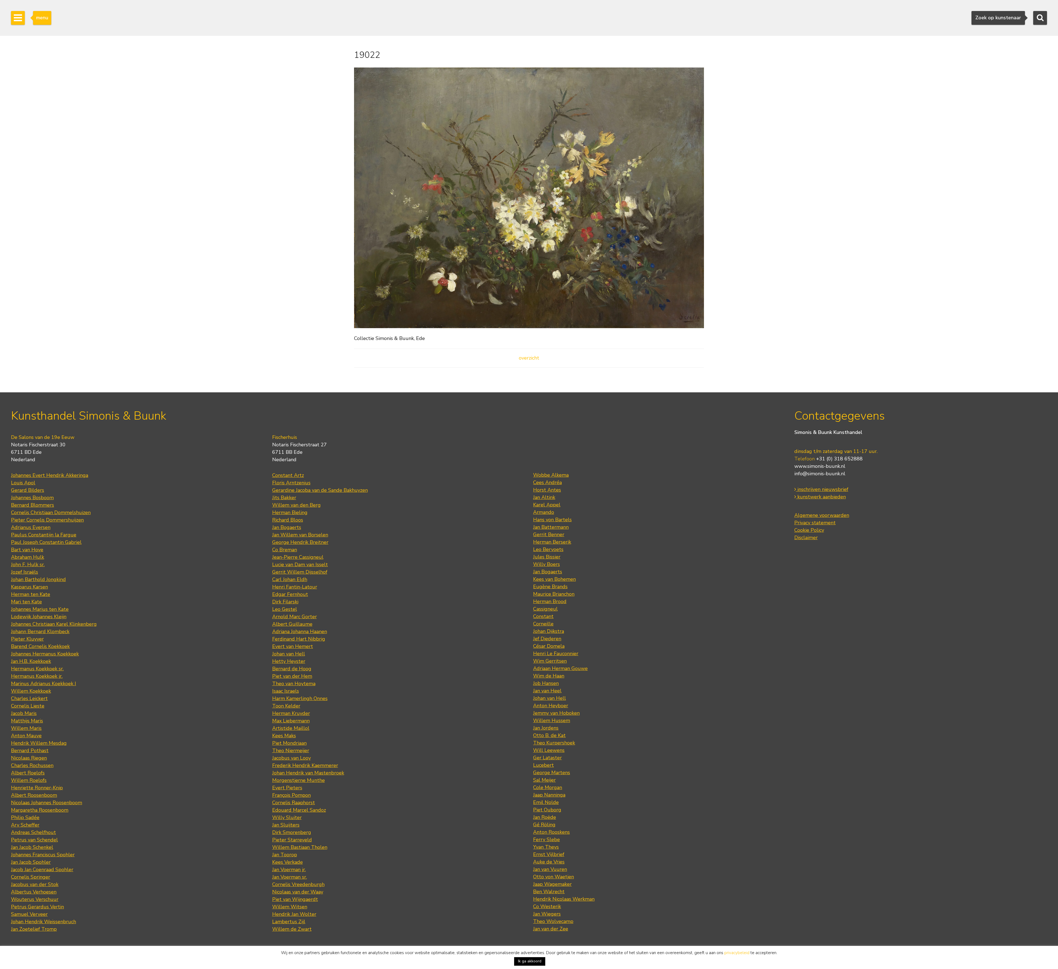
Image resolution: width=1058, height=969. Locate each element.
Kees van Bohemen (554, 579)
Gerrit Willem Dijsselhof (299, 572)
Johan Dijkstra (548, 631)
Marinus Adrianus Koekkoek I (43, 683)
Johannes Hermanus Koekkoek (45, 654)
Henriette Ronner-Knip (37, 787)
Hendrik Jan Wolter (294, 914)
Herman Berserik (552, 542)
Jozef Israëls (24, 572)
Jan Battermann (551, 527)
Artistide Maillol (290, 728)
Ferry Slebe (546, 839)
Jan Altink (544, 497)
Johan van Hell (288, 654)
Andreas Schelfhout (33, 832)
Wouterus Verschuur (34, 899)
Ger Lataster (547, 757)
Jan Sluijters (285, 825)
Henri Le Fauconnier (555, 653)
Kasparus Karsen (29, 587)
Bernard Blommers (32, 505)
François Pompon (291, 795)
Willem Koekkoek (31, 691)
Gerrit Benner (548, 534)
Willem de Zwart (292, 929)
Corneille (543, 623)
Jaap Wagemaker (552, 884)
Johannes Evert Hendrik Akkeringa (49, 475)
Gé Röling (544, 824)
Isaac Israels (285, 691)
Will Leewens (549, 750)
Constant (543, 616)
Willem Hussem (551, 720)
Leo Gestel (284, 609)
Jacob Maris (24, 713)
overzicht (529, 358)
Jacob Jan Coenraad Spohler (42, 869)
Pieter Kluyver (27, 639)
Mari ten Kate (26, 601)
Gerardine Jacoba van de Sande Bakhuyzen (320, 490)
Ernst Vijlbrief (548, 854)
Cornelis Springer (30, 877)
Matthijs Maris (27, 720)
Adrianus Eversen (30, 527)
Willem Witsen (289, 906)
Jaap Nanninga (549, 795)
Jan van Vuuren (550, 869)
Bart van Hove (27, 549)
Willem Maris (26, 728)
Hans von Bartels (552, 519)
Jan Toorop (284, 854)
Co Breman (284, 549)
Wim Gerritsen (550, 661)
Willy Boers (546, 564)
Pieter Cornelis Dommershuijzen (47, 520)
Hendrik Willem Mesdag (39, 743)
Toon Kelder (286, 706)
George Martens (551, 772)
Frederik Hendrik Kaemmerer (305, 765)
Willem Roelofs (29, 780)
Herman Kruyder (291, 713)
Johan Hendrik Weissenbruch (43, 921)
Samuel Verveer (29, 914)
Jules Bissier (546, 557)
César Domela (549, 646)
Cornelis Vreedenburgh (298, 884)
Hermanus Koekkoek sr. (37, 668)
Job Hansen (546, 683)
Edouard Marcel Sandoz (299, 810)
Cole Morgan (547, 787)
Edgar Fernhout (290, 594)
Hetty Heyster (288, 661)
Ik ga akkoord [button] (529, 961)
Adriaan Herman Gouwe (560, 668)
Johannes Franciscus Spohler (43, 854)
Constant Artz (288, 475)
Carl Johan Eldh (289, 579)
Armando (543, 512)
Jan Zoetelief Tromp (34, 929)
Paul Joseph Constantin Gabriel (46, 542)
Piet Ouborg (547, 809)
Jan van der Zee (550, 928)
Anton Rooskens (551, 832)
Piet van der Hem (292, 676)
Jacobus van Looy (291, 758)
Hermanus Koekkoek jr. (37, 676)
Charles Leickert (29, 698)
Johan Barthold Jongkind (38, 579)
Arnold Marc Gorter (294, 616)
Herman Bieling (289, 512)
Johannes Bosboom (32, 497)
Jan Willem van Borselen (300, 534)
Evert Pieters (287, 787)
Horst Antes (547, 490)
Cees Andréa (547, 482)
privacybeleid (736, 952)
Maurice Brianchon (553, 594)
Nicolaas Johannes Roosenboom (46, 802)
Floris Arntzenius (291, 482)
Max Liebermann (291, 720)
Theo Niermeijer (290, 750)
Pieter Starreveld (292, 839)
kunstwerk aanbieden (821, 496)
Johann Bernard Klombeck (40, 631)
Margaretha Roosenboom (39, 810)
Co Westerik (547, 906)
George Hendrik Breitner (300, 542)
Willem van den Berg (296, 505)
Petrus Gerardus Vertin (37, 906)
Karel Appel (546, 504)
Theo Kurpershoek (554, 742)
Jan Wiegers (547, 914)
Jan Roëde (544, 817)
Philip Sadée (25, 817)
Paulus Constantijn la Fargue (43, 534)
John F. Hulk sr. (28, 564)
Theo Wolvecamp (553, 921)
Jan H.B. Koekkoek (31, 661)
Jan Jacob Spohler (31, 862)
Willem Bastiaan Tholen (299, 847)
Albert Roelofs (28, 773)
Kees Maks (284, 735)
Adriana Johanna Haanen (299, 631)
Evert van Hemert (292, 646)
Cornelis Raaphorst (293, 802)
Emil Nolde (546, 802)
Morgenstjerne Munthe (298, 780)
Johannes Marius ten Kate (40, 609)
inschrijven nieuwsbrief (822, 489)
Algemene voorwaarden (821, 515)
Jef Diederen (547, 638)
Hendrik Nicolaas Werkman (564, 899)
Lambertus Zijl (288, 921)
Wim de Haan (548, 676)
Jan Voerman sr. (289, 877)
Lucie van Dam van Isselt (300, 564)
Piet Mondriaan (289, 743)
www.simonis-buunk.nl (819, 466)
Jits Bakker (284, 497)
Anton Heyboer (550, 705)
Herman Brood (549, 601)
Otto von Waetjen (553, 876)
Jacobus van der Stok (34, 884)
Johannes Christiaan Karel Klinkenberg (54, 624)
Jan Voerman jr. (289, 869)
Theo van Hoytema (293, 683)
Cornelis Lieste (27, 706)
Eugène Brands (550, 586)
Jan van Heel (547, 690)
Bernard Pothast (29, 750)
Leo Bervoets (548, 549)
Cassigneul (545, 609)
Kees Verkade (287, 862)
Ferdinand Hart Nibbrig (298, 639)
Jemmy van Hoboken (556, 713)
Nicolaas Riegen (29, 758)
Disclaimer (806, 537)
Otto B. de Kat (549, 735)
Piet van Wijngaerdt (295, 899)
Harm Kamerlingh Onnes (300, 698)
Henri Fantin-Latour (294, 587)
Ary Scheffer (25, 825)
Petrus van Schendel (34, 839)
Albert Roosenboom (34, 795)
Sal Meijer (544, 780)
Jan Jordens (545, 728)
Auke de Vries (549, 862)
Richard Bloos (287, 520)
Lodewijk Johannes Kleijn (38, 616)
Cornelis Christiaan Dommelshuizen (51, 512)
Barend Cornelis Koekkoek (40, 646)
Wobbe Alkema (551, 475)
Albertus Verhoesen (33, 892)
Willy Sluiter (287, 817)
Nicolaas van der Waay (297, 892)
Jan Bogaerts (286, 527)
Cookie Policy (809, 530)
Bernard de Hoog (291, 668)
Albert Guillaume (292, 624)
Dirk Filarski (285, 601)
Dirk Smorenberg (291, 832)
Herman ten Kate (30, 594)
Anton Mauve (26, 735)
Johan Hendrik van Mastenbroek (308, 773)
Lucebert (543, 765)
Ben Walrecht (549, 891)
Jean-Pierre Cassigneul (297, 557)
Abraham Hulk (27, 557)
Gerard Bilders (27, 490)
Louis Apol (23, 482)
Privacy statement (815, 522)
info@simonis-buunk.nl (819, 473)
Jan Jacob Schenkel (32, 847)
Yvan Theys (546, 847)
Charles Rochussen (32, 765)
